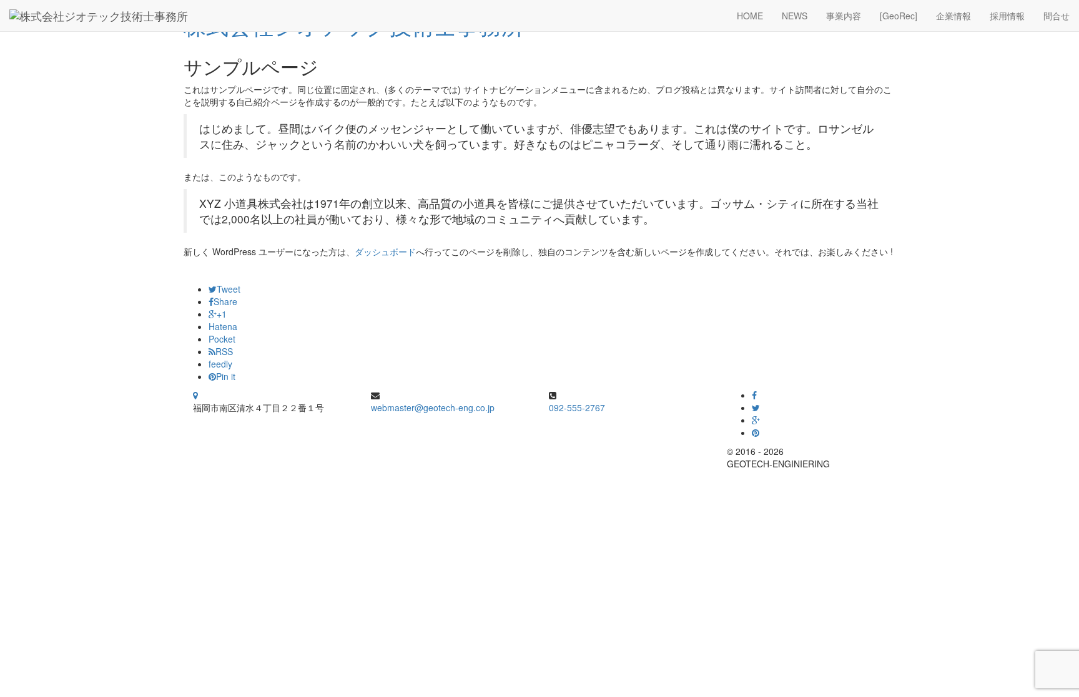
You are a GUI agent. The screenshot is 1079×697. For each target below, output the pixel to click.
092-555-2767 (577, 407)
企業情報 (953, 15)
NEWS (794, 15)
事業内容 (843, 15)
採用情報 (1007, 15)
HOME (750, 15)
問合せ (1056, 15)
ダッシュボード (385, 251)
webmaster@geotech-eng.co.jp (433, 407)
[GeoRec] (898, 15)
